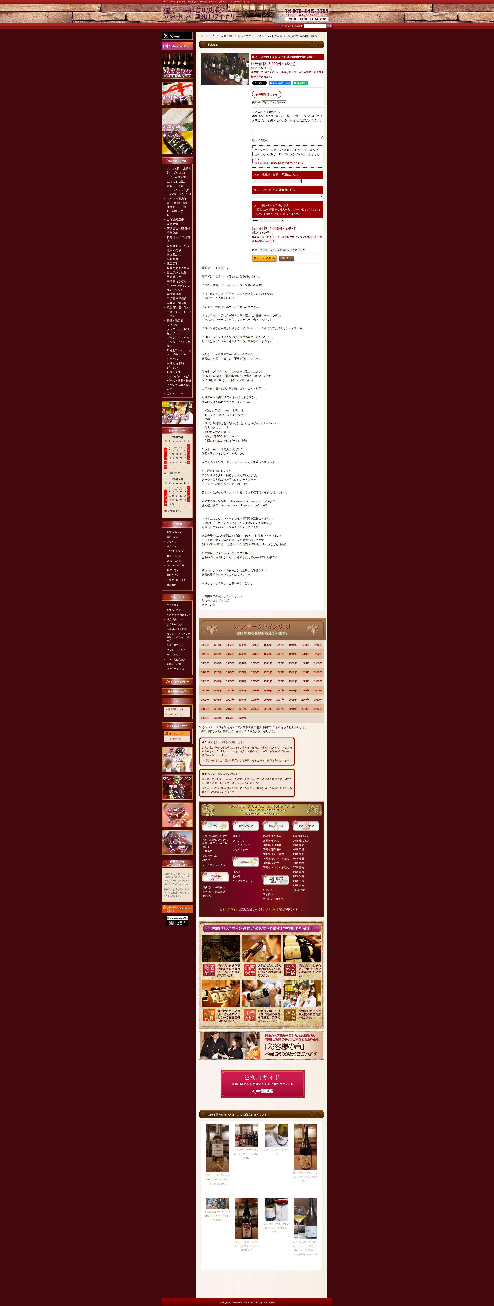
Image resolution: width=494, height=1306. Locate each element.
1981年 (205, 681)
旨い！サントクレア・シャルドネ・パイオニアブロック (305, 1176)
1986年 (268, 681)
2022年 (218, 718)
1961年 (205, 663)
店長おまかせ (246, 36)
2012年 (218, 708)
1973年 (230, 672)
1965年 (255, 663)
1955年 (255, 654)
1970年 (318, 663)
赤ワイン (171, 541)
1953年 (230, 654)
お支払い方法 (174, 610)
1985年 (255, 681)
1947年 (280, 644)
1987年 (280, 681)
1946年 (268, 644)
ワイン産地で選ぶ (178, 177)
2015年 (255, 708)
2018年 (293, 708)
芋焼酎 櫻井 (174, 294)
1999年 (305, 690)
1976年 (268, 672)
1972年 (218, 672)
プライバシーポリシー (177, 681)
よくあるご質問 (175, 624)
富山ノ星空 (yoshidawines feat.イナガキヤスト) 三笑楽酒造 (217, 1215)
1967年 (280, 663)
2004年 (243, 699)
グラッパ (172, 358)
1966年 (268, 663)
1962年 (218, 663)
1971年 (205, 672)
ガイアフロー (175, 393)
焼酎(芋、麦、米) (177, 307)
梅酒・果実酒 (175, 320)
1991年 (205, 690)
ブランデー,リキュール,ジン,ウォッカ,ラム (179, 341)
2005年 (255, 699)
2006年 (268, 699)
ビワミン (172, 367)
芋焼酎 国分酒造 (176, 580)
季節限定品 (172, 537)
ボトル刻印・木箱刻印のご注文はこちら (279, 163)
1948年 (293, 644)
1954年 (243, 654)
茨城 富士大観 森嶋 (178, 228)
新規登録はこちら (176, 709)
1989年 (305, 681)
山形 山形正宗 (175, 219)
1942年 (218, 644)
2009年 (305, 699)
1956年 (268, 654)
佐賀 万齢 (172, 263)
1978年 (293, 672)
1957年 (280, 654)
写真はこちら (290, 174)
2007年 (280, 699)
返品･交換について (177, 619)
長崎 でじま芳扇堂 (178, 267)
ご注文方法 (172, 605)
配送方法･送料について (179, 615)
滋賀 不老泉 (174, 250)
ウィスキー (173, 324)
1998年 (293, 690)
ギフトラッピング (176, 650)
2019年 (305, 708)
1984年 (243, 681)
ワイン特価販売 (176, 198)
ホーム (205, 36)
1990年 (318, 681)
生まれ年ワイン (175, 645)
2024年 (243, 718)
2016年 (268, 708)
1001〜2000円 (174, 556)
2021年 (205, 718)
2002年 (218, 699)
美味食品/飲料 (175, 363)
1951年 (205, 654)
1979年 (305, 672)
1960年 (318, 654)
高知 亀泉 (172, 259)
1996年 (268, 690)
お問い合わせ (322, 15)
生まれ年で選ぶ (176, 181)
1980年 (318, 672)
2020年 (318, 708)
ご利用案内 (286, 26)
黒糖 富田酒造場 (177, 303)
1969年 (305, 663)
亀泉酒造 (171, 584)
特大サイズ (173, 372)
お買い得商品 (174, 532)
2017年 (280, 708)
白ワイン (171, 546)
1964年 (243, 663)
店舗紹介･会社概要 (177, 629)
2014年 (243, 708)
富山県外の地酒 (176, 272)
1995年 (255, 690)
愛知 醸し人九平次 (178, 245)
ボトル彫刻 (172, 654)
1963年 (230, 663)
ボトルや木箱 (274, 909)
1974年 (243, 672)
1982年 (218, 681)
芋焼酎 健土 (174, 276)
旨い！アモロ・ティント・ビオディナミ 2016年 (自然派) (247, 1246)
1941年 (205, 644)
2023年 (230, 718)
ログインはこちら (176, 714)
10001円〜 (172, 570)
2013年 (230, 708)
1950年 (318, 644)
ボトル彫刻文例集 (176, 659)
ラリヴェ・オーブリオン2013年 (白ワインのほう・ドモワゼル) (217, 1179)
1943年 (230, 644)
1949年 (305, 644)
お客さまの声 (174, 664)
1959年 (305, 654)
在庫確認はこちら (266, 94)
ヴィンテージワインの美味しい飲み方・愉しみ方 (178, 637)
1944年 (243, 644)
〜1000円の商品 (175, 551)
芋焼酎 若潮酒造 (177, 298)
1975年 (255, 672)
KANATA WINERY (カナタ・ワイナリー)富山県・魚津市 (247, 1153)
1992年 (218, 690)
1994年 (243, 690)
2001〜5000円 (174, 561)
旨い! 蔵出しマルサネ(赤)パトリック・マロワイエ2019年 (276, 1228)
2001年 (205, 699)
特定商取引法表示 (177, 691)
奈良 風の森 (174, 254)
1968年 (293, 663)
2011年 (205, 708)
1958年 (293, 654)
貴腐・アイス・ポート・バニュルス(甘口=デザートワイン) (179, 190)
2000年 (318, 690)
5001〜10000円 (175, 565)
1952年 (218, 654)
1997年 (280, 690)
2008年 (293, 699)
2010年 (318, 699)
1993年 (230, 690)
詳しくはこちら (292, 213)
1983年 (230, 681)
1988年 (293, 681)
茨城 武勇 (172, 223)
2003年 (230, 699)
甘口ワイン (172, 575)
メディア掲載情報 (176, 669)
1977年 (280, 672)
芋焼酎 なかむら (177, 281)
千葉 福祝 (172, 232)
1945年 (255, 644)
